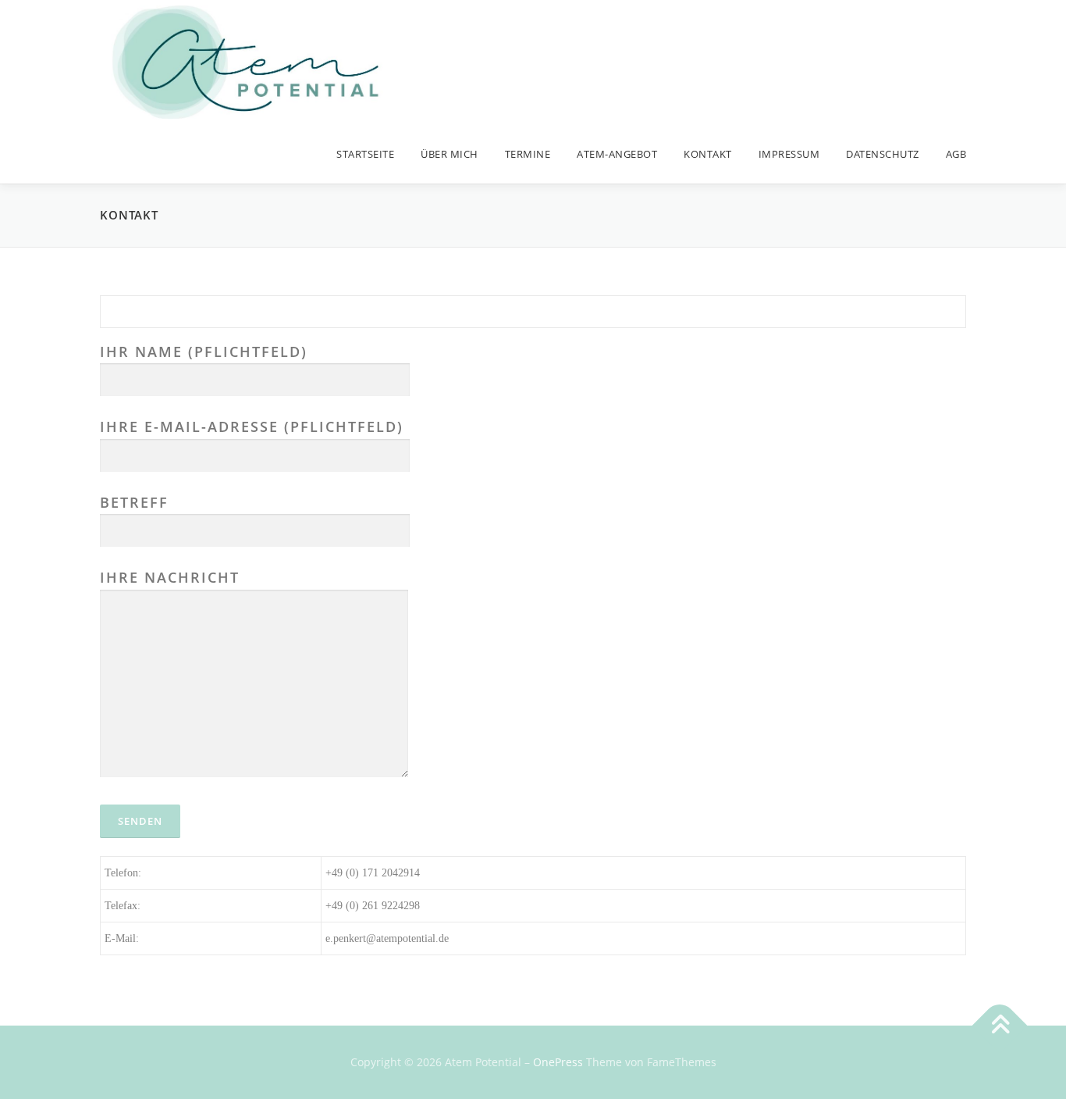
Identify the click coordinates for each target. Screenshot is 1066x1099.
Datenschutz (882, 154)
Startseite (365, 154)
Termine (528, 154)
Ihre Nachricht (170, 577)
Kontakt (708, 154)
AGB (956, 154)
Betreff (134, 502)
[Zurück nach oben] (1000, 1026)
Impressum (789, 154)
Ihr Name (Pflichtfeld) (203, 351)
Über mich (449, 154)
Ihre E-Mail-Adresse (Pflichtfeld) (251, 426)
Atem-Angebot (617, 154)
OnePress (558, 1061)
